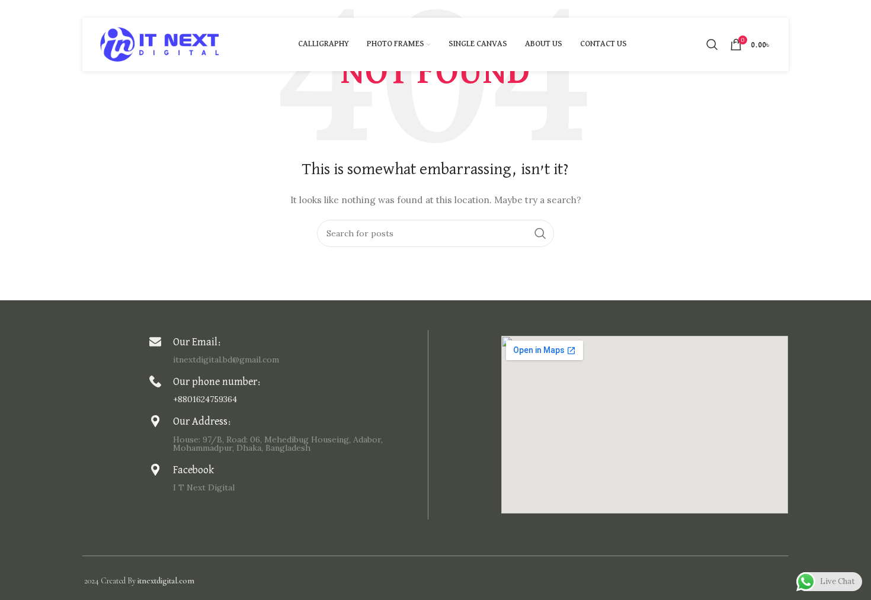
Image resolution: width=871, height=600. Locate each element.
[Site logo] (159, 43)
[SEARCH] (540, 233)
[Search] (712, 44)
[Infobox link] (285, 350)
